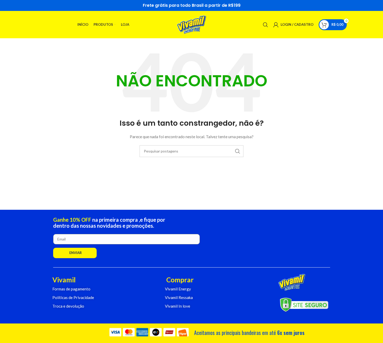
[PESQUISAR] (238, 151)
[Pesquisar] (265, 25)
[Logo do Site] (192, 24)
